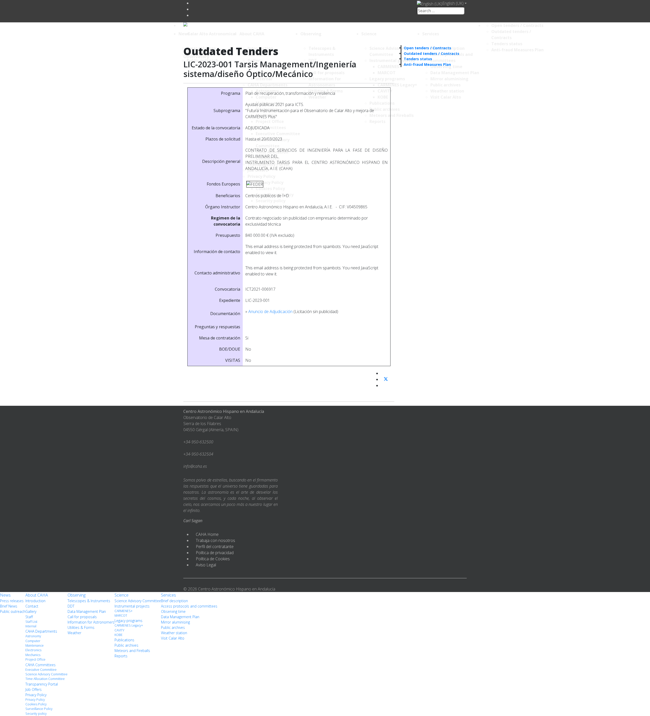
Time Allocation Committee (45, 679)
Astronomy (33, 636)
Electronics (33, 650)
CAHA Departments (41, 631)
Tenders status (506, 43)
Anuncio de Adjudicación (270, 311)
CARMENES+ (124, 611)
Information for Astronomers (91, 622)
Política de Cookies (213, 559)
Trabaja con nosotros (215, 540)
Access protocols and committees (189, 606)
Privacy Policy (35, 694)
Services (430, 34)
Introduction (35, 600)
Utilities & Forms (81, 627)
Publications (124, 639)
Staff (29, 616)
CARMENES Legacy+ (129, 625)
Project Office (35, 659)
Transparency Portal (41, 684)
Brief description (174, 600)
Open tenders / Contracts (517, 25)
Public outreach (12, 611)
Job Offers (33, 689)
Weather (74, 632)
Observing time (173, 611)
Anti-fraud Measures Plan (517, 50)
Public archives (126, 645)
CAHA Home (207, 534)
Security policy (36, 713)
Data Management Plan (87, 611)
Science (369, 34)
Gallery (30, 611)
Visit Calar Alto (172, 638)
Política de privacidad (215, 552)
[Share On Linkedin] (383, 385)
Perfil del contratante (215, 546)
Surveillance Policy (39, 709)
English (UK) (453, 3)
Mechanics (32, 655)
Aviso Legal (206, 565)
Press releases (12, 600)
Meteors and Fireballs (132, 650)
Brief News (8, 606)
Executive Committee (41, 669)
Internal (30, 626)
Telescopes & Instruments (89, 600)
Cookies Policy (36, 704)
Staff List (31, 621)
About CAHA (251, 34)
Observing (310, 34)
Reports (121, 655)
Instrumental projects (132, 606)
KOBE (119, 635)
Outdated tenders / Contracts (431, 53)
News (184, 34)
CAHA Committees (40, 664)
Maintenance (34, 645)
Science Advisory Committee (46, 674)
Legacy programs (128, 620)
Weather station (174, 632)
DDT (71, 606)
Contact (31, 606)
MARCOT (121, 615)
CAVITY (119, 630)
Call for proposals (82, 616)
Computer (32, 641)
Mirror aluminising (175, 622)
